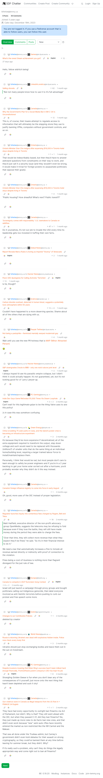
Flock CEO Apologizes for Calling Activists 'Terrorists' (24, 278)
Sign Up (96, 3)
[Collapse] (5, 54)
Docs (74, 773)
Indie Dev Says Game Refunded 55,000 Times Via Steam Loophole (30, 398)
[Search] (82, 3)
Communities (30, 3)
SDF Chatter (13, 3)
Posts (31, 42)
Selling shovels (9, 88)
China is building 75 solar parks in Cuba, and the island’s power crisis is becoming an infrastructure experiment (32, 432)
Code (81, 773)
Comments (20, 42)
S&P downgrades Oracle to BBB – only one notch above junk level (29, 367)
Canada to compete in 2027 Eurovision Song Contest (24, 582)
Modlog (55, 773)
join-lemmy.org (93, 773)
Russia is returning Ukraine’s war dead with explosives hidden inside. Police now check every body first (33, 638)
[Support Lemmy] (72, 3)
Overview (7, 42)
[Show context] (44, 58)
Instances (65, 773)
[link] (48, 58)
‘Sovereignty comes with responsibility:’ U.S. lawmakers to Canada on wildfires (31, 221)
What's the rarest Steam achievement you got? (22, 58)
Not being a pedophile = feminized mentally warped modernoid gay (30, 333)
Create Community (61, 3)
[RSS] (2, 48)
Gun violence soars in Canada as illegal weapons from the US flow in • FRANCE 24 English (31, 703)
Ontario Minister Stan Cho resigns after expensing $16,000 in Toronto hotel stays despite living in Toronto (33, 149)
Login (87, 3)
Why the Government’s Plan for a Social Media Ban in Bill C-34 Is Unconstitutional (29, 113)
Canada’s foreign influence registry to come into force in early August (31, 488)
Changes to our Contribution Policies (17, 616)
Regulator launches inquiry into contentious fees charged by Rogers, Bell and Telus (34, 515)
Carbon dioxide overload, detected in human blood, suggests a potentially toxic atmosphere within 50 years (33, 303)
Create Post (44, 3)
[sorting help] (63, 42)
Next (5, 765)
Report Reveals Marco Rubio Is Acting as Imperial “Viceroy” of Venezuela (32, 252)
